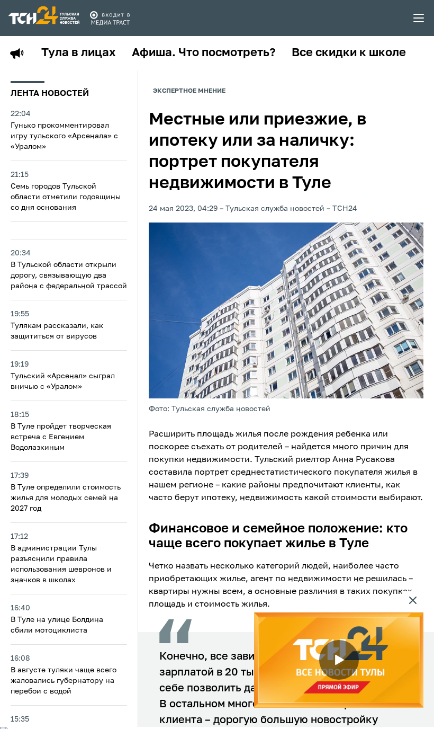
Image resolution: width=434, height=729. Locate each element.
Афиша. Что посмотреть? (204, 53)
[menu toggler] (419, 18)
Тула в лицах (78, 53)
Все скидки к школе (349, 53)
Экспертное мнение (189, 91)
